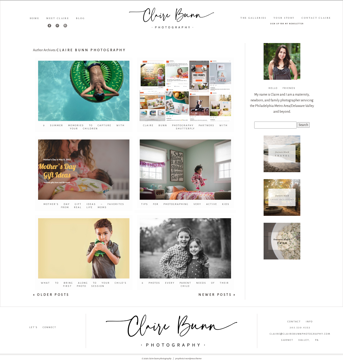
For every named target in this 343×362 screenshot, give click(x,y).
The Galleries (253, 17)
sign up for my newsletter (287, 23)
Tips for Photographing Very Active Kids (185, 204)
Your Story (284, 17)
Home (34, 18)
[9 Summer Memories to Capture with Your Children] (83, 91)
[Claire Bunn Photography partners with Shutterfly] (185, 91)
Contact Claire (316, 17)
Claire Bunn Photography (91, 50)
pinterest (70, 334)
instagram (42, 334)
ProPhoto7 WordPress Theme (188, 358)
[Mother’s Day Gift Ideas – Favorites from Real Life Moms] (83, 169)
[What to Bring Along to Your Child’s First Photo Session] (83, 248)
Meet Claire (57, 18)
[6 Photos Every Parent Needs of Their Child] (185, 248)
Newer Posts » (217, 295)
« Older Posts (51, 295)
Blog (80, 18)
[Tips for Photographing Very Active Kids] (185, 169)
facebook (15, 334)
